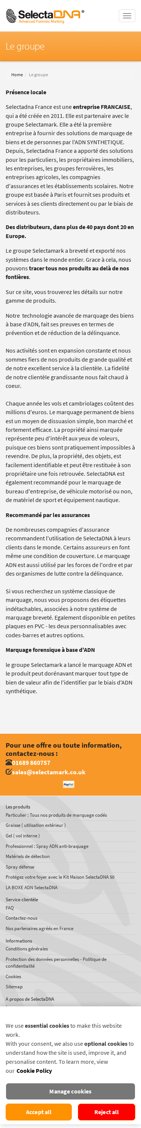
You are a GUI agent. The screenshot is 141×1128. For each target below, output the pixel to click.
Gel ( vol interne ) (23, 835)
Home (17, 75)
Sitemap (14, 986)
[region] (70, 1065)
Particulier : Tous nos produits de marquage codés (56, 815)
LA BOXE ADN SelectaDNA (32, 887)
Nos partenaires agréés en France (39, 928)
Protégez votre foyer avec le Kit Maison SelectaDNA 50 (60, 877)
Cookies (13, 976)
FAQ (10, 908)
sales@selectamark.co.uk (48, 772)
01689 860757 (31, 763)
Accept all (39, 1112)
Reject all (106, 1112)
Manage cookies (70, 1091)
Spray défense (20, 867)
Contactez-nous (21, 918)
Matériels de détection (28, 856)
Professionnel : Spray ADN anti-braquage (47, 846)
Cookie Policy (34, 1071)
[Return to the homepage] (45, 9)
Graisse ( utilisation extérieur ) (36, 825)
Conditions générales (27, 949)
